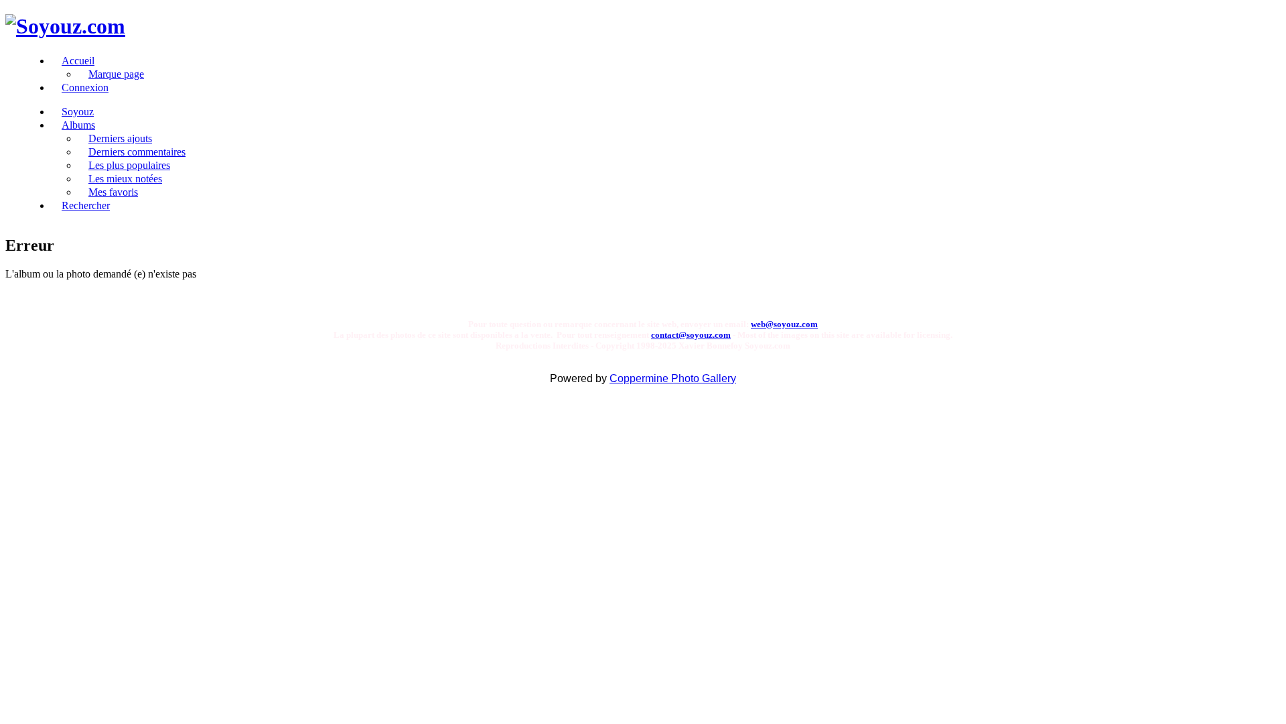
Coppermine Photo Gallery (673, 378)
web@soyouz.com (784, 324)
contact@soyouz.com (691, 335)
